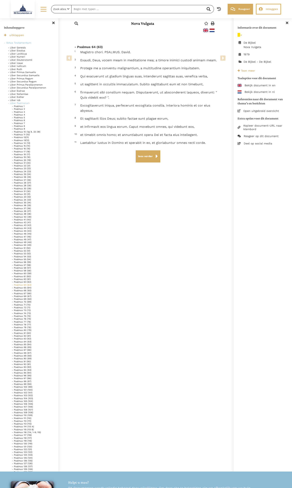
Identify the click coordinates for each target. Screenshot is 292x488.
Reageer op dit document (261, 136)
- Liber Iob (14, 100)
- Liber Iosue (15, 63)
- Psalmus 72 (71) (21, 307)
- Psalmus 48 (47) (21, 239)
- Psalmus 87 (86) (21, 350)
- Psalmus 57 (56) (21, 265)
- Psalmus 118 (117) (22, 438)
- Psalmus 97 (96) (21, 378)
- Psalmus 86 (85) (21, 347)
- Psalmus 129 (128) (22, 469)
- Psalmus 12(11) (20, 137)
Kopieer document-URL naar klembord (262, 127)
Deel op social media (258, 143)
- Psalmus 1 (18, 106)
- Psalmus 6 (18, 120)
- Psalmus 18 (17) (21, 154)
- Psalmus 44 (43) (21, 228)
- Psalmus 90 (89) (22, 358)
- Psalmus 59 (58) (21, 270)
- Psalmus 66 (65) (21, 290)
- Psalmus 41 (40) (21, 219)
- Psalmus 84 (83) (21, 341)
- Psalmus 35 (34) (21, 202)
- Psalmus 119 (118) (22, 441)
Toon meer (247, 70)
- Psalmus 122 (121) (22, 449)
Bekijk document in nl (260, 91)
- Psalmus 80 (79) (21, 330)
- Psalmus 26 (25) (21, 177)
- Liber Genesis (17, 47)
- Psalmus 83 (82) (21, 338)
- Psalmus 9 (18, 129)
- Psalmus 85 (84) (21, 344)
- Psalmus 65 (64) (21, 287)
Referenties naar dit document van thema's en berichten (260, 101)
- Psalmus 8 (18, 126)
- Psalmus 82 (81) (21, 336)
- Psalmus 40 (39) (21, 217)
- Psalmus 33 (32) (21, 197)
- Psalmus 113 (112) (22, 424)
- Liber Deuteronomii (20, 60)
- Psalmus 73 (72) (21, 310)
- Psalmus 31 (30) (21, 191)
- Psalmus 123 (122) (22, 452)
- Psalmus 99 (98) (22, 384)
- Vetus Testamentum (17, 42)
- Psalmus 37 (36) (21, 208)
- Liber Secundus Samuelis (23, 75)
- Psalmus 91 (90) (21, 361)
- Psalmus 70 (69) (21, 302)
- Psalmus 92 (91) (21, 364)
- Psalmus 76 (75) (21, 319)
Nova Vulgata (142, 23)
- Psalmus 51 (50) (21, 248)
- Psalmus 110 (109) (22, 415)
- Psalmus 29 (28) (21, 185)
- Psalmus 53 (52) (21, 253)
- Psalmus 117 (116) (22, 435)
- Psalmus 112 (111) (21, 421)
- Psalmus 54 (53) (21, 256)
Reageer (244, 9)
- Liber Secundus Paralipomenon (27, 87)
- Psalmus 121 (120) (22, 446)
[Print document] (213, 23)
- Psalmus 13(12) (20, 140)
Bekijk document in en (260, 85)
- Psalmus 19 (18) (21, 157)
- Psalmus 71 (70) (21, 305)
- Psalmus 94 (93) (21, 370)
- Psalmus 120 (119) (22, 443)
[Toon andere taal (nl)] (212, 30)
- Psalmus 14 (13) (21, 143)
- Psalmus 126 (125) (22, 460)
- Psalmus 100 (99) (22, 387)
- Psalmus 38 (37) (21, 211)
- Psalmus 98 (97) (21, 381)
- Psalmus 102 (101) (22, 392)
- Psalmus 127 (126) (22, 463)
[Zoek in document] (76, 23)
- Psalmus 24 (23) (21, 171)
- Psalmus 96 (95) (21, 375)
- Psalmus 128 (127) (22, 466)
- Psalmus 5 (18, 117)
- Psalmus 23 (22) (21, 168)
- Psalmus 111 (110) (21, 418)
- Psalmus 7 (18, 123)
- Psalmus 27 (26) (21, 180)
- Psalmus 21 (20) (21, 163)
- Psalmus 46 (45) (21, 233)
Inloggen (272, 9)
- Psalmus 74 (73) (21, 313)
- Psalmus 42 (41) (21, 222)
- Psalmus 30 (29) (21, 188)
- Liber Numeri (16, 56)
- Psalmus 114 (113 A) (23, 426)
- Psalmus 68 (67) (21, 296)
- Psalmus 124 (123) (22, 455)
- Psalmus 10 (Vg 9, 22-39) (26, 132)
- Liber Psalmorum (19, 103)
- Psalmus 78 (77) (21, 324)
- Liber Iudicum (17, 66)
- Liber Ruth (15, 69)
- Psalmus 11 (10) (21, 134)
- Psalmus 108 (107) (22, 409)
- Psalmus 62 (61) (21, 279)
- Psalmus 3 (18, 112)
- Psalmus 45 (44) (21, 231)
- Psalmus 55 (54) (21, 259)
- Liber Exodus (16, 50)
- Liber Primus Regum (20, 78)
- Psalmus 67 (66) (21, 293)
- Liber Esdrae (16, 90)
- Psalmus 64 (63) (21, 285)
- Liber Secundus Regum (22, 81)
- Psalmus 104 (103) (22, 398)
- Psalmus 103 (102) (22, 395)
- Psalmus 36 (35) (21, 205)
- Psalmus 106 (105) (22, 404)
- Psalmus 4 (18, 114)
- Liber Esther (16, 97)
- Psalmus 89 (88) (22, 355)
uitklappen (16, 35)
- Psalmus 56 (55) (21, 262)
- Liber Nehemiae (18, 94)
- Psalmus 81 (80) (21, 333)
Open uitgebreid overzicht (261, 110)
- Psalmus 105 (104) (22, 401)
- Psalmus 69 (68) (22, 299)
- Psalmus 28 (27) (21, 183)
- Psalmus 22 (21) (21, 165)
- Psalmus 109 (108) (22, 412)
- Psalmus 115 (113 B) (23, 429)
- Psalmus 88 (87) (21, 353)
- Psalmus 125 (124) (22, 458)
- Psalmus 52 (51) (21, 251)
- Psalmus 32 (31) (21, 194)
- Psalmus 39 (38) (21, 214)
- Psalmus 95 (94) (21, 373)
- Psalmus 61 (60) (21, 276)
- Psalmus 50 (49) (21, 245)
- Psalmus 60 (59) (21, 273)
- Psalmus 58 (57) (21, 268)
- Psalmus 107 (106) (22, 406)
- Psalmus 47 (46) (21, 236)
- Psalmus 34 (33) (21, 200)
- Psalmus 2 (18, 109)
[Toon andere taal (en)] (205, 30)
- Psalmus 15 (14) (21, 146)
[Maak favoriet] (206, 23)
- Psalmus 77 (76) (21, 322)
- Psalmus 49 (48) (22, 242)
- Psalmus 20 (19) (21, 160)
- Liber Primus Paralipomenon (25, 84)
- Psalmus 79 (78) (21, 327)
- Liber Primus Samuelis (22, 72)
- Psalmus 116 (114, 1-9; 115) (26, 432)
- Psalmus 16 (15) (21, 148)
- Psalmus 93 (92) (21, 367)
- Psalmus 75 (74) (21, 316)
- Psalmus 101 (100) (22, 390)
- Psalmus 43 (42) (21, 225)
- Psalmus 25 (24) (21, 174)
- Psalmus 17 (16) (21, 151)
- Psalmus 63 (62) (21, 282)
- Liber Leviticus (17, 53)
